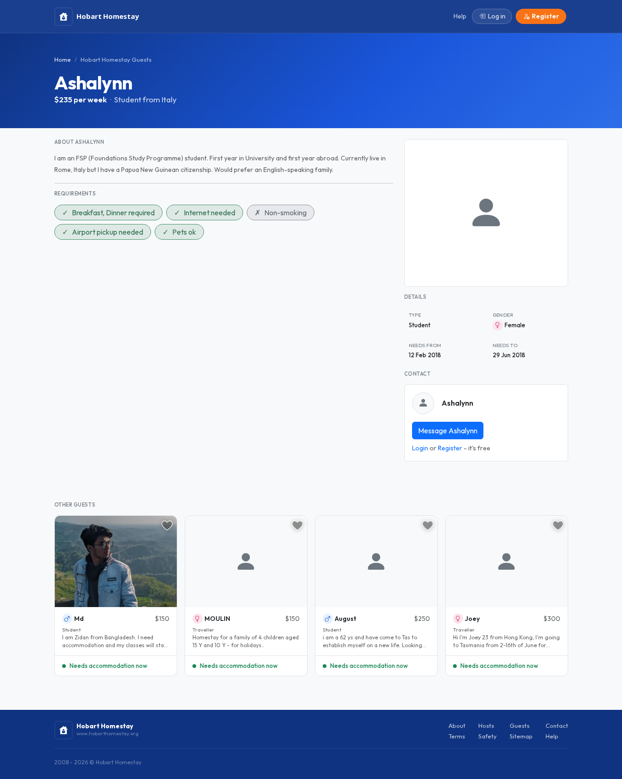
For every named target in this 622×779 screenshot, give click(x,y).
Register (450, 448)
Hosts (486, 725)
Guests (519, 725)
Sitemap (521, 736)
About (456, 725)
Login (420, 448)
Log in (497, 16)
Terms (456, 736)
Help (552, 736)
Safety (487, 736)
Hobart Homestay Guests (116, 59)
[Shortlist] (167, 525)
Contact (557, 725)
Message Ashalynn (447, 430)
